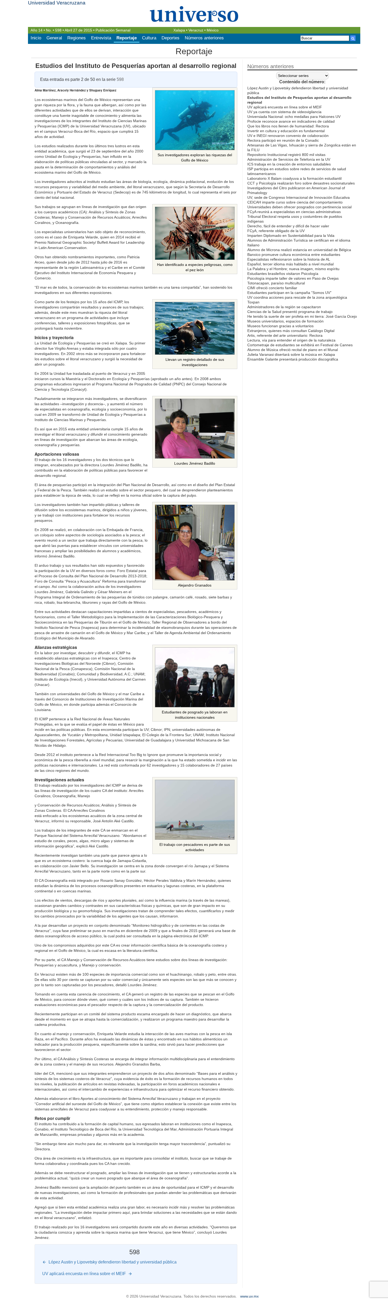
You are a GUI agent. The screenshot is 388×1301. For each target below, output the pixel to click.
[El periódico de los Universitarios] (194, 14)
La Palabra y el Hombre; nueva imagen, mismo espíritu (293, 269)
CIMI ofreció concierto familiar (272, 288)
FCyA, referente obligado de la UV (276, 231)
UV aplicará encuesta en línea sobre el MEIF (284, 107)
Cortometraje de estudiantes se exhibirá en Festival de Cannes (300, 345)
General (54, 37)
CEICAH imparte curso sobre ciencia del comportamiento (295, 202)
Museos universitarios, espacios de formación (285, 321)
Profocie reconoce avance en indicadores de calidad (291, 121)
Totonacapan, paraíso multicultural (276, 283)
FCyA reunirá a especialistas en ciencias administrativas (294, 212)
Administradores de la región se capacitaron (284, 307)
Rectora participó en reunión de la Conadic (283, 140)
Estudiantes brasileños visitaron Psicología (282, 273)
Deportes (170, 37)
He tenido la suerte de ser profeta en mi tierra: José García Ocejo (302, 316)
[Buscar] (353, 38)
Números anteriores (204, 37)
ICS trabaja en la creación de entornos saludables (289, 164)
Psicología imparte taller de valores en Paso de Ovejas (293, 278)
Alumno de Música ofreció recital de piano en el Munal (292, 350)
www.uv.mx (249, 1296)
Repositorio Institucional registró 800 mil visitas (286, 155)
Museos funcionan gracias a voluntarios (280, 326)
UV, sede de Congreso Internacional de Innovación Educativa (298, 197)
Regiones (76, 37)
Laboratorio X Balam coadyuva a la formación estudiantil (294, 178)
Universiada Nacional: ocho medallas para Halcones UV (293, 116)
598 (58, 30)
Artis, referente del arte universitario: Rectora (285, 335)
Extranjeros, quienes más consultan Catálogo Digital (290, 331)
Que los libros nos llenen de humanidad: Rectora (288, 126)
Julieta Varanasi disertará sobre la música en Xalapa (291, 354)
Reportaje (126, 37)
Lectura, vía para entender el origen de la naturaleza (291, 340)
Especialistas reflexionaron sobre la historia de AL (288, 259)
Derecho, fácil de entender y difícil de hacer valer (288, 226)
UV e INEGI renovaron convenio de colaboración (288, 135)
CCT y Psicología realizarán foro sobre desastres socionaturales (301, 183)
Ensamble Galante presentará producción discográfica (292, 359)
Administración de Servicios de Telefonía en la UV (288, 159)
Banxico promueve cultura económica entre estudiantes (293, 254)
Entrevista (101, 37)
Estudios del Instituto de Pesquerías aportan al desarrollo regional (135, 65)
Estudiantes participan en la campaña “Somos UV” (289, 292)
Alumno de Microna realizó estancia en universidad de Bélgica (299, 250)
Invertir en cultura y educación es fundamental (286, 131)
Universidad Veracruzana (57, 3)
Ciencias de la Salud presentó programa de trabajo (290, 312)
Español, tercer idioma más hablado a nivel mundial (290, 264)
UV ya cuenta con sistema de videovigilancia (284, 112)
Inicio (36, 37)
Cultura (149, 37)
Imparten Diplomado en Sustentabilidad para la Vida (290, 235)
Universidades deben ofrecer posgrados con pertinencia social (299, 207)
